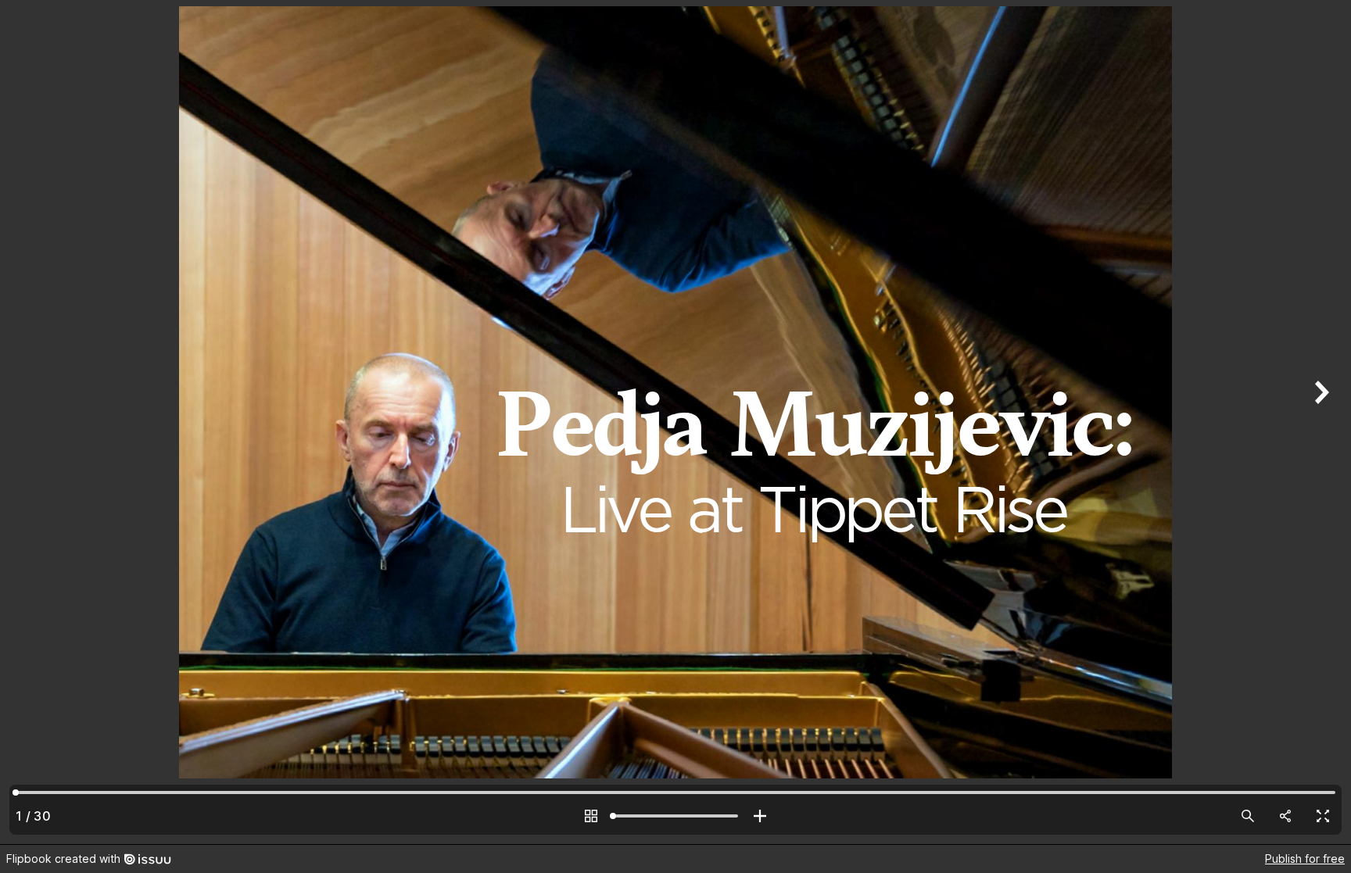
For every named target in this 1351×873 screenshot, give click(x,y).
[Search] (1247, 816)
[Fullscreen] (1322, 816)
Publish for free (1305, 858)
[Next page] (1319, 422)
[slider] (675, 816)
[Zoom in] (760, 816)
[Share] (1285, 816)
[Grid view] (591, 816)
